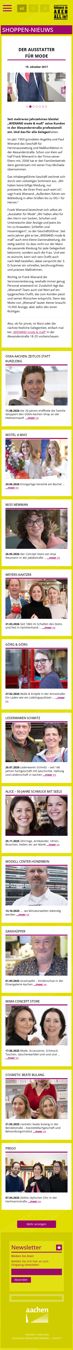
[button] (9, 90)
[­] (7, 8)
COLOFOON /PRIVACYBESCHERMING (30, 1338)
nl (22, 8)
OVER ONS (42, 1334)
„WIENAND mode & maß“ (29, 332)
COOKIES (29, 1334)
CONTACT (56, 1338)
